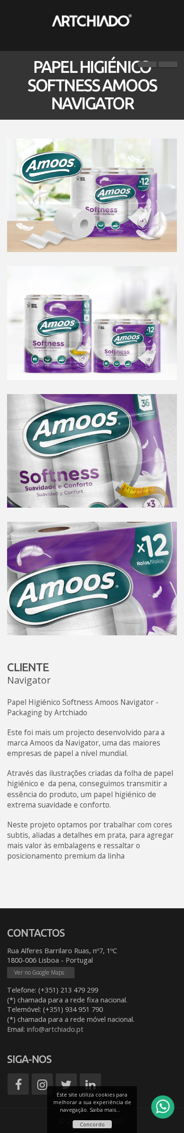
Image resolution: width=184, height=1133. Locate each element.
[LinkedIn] (90, 1084)
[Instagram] (42, 1084)
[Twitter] (66, 1084)
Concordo (92, 1124)
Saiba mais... (105, 1109)
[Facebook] (18, 1084)
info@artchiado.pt (55, 1029)
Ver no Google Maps (39, 972)
